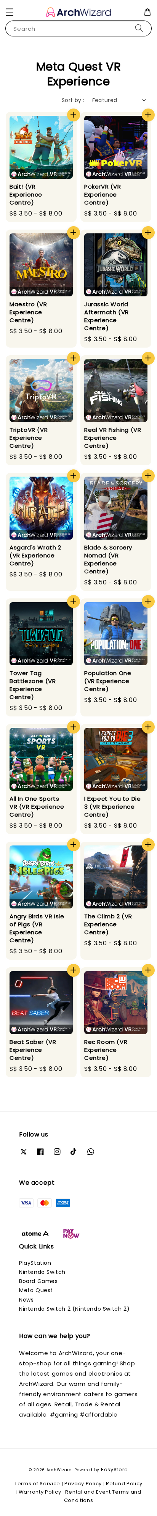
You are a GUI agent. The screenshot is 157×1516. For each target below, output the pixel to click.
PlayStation (35, 1263)
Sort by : (73, 100)
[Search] (139, 28)
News (26, 1299)
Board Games (38, 1281)
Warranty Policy (40, 1492)
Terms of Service (37, 1483)
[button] (9, 12)
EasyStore (114, 1469)
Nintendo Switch (42, 1272)
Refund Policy (124, 1483)
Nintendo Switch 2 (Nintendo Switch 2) (74, 1309)
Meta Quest (36, 1290)
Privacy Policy (83, 1483)
